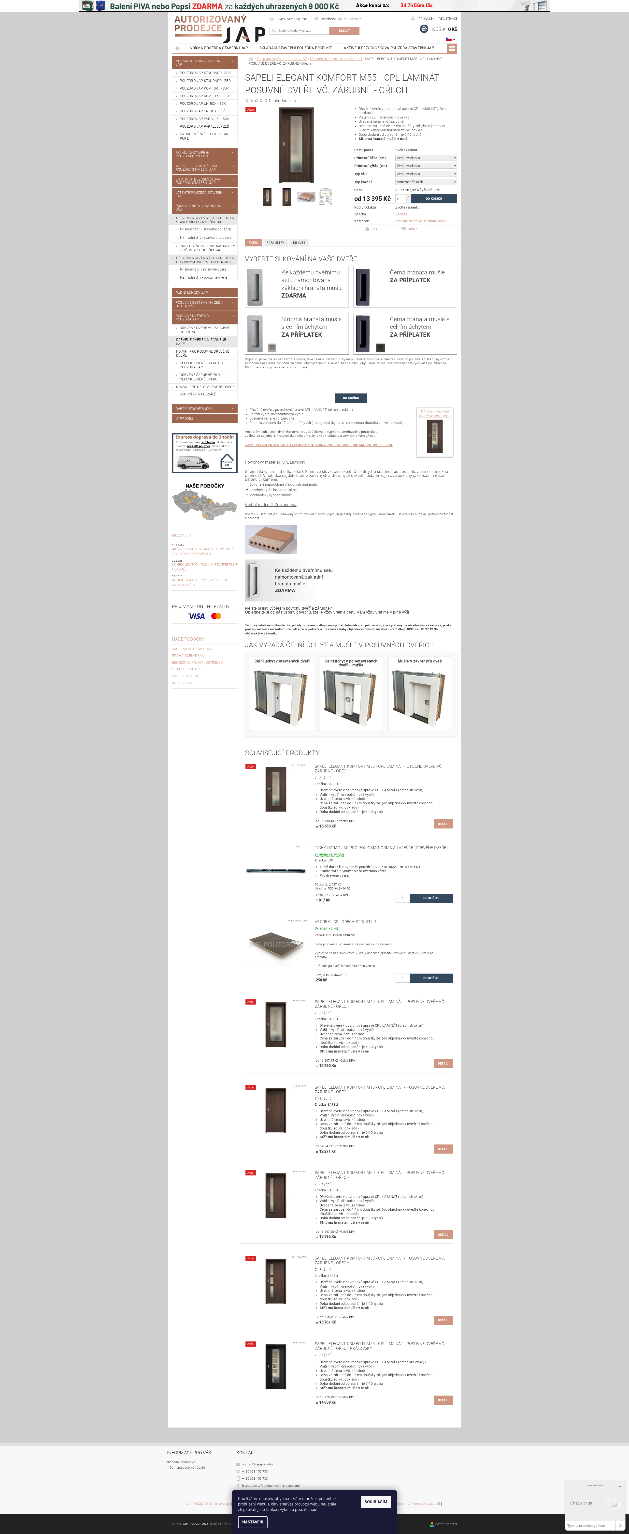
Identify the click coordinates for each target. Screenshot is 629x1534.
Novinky (181, 535)
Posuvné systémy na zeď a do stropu (200, 304)
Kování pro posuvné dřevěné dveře (202, 353)
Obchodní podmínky (180, 1462)
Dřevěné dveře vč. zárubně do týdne (205, 330)
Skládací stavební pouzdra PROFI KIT (295, 48)
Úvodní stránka (178, 48)
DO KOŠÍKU (351, 398)
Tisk (374, 229)
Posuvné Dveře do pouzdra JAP (192, 317)
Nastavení (252, 1522)
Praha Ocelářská (188, 656)
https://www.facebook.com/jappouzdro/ (271, 1486)
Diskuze (299, 242)
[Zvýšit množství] (408, 196)
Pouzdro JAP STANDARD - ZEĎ (205, 81)
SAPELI (401, 214)
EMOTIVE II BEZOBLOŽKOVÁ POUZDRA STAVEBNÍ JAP (198, 181)
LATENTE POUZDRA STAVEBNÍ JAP (200, 194)
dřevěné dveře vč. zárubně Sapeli (421, 221)
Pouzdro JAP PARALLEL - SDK (204, 119)
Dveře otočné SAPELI (194, 409)
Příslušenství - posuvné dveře (203, 269)
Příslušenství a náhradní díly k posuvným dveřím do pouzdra (205, 260)
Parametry (275, 242)
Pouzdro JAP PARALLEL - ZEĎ (204, 126)
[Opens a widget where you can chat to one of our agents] (595, 1505)
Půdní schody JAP (192, 293)
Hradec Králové (187, 669)
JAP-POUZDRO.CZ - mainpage (208, 1503)
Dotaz (412, 229)
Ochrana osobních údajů (187, 1467)
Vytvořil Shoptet (446, 1524)
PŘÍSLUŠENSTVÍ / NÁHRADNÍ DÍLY (199, 207)
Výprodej (184, 419)
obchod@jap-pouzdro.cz (259, 1464)
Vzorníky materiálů (198, 394)
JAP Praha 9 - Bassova (192, 649)
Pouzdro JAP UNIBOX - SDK (203, 103)
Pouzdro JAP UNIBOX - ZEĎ (203, 111)
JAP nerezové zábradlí (424, 1503)
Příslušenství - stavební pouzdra (205, 229)
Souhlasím (376, 1502)
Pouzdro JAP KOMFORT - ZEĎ (204, 96)
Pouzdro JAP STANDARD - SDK (205, 73)
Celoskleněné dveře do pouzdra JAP (201, 365)
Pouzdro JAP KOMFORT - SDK (204, 88)
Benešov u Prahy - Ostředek (197, 662)
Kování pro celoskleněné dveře (205, 387)
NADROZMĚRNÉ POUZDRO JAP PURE (204, 136)
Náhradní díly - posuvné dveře (203, 277)
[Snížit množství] (408, 201)
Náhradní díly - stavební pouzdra (206, 238)
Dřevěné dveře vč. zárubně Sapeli (201, 342)
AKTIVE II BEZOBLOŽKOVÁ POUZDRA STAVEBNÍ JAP (389, 48)
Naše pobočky (188, 639)
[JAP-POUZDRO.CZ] (219, 29)
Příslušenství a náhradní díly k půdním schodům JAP (207, 248)
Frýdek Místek (185, 676)
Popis (253, 242)
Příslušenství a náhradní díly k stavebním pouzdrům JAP (205, 220)
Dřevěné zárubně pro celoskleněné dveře (200, 377)
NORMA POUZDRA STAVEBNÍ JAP (219, 48)
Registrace (448, 18)
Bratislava (182, 683)
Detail (443, 824)
